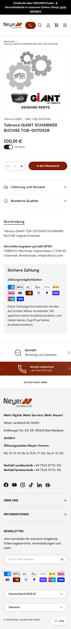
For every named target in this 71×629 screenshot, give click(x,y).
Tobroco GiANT (13, 119)
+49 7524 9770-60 (47, 465)
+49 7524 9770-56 (47, 470)
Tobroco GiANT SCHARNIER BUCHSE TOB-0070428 (31, 44)
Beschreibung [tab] (14, 222)
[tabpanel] (35, 233)
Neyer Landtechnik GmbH (26, 619)
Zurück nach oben (35, 382)
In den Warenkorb (48, 166)
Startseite (9, 41)
